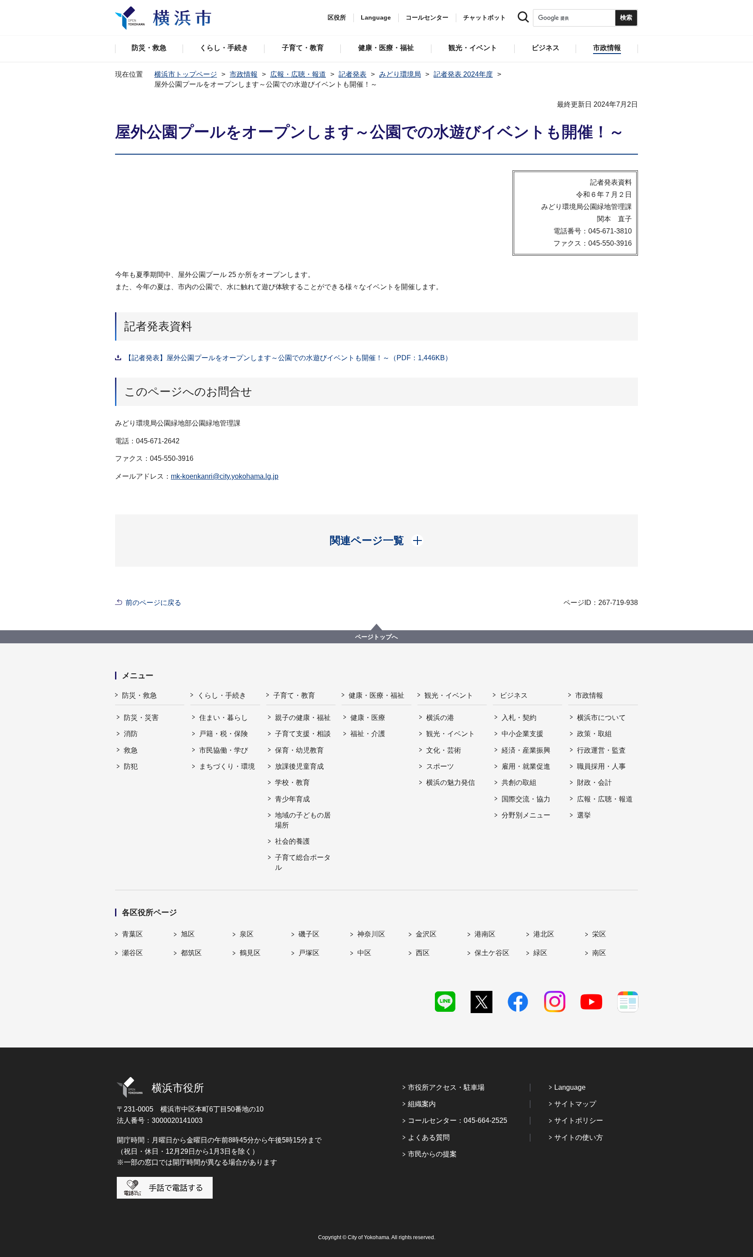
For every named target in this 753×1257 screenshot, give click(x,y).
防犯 (131, 766)
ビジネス (514, 695)
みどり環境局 (400, 74)
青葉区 (132, 934)
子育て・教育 (294, 695)
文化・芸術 (443, 750)
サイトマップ (575, 1104)
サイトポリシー (578, 1120)
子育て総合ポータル (303, 862)
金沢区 (426, 934)
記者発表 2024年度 (463, 74)
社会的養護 (292, 841)
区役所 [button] (337, 17)
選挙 (584, 815)
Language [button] (376, 17)
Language (570, 1087)
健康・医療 (367, 717)
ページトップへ (376, 636)
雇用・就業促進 (526, 766)
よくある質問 (429, 1137)
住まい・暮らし (223, 717)
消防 (131, 733)
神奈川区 (371, 934)
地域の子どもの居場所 (303, 819)
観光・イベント (448, 695)
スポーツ (440, 766)
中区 (364, 952)
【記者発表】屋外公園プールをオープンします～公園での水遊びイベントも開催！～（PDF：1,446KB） (288, 358)
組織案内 (422, 1104)
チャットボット (484, 17)
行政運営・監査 (601, 750)
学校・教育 (292, 782)
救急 (131, 750)
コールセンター (427, 17)
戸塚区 (308, 952)
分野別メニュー (526, 815)
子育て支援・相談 (303, 733)
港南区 (485, 934)
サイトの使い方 (578, 1137)
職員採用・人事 (601, 766)
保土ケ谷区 (492, 952)
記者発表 (352, 74)
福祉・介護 (367, 733)
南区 (599, 952)
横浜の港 (440, 717)
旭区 (188, 934)
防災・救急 (139, 695)
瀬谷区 (132, 952)
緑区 (540, 952)
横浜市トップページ (185, 74)
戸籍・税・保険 (223, 733)
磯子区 (308, 934)
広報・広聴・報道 (298, 74)
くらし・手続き (221, 695)
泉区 (247, 934)
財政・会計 (594, 782)
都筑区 (191, 952)
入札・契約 (519, 717)
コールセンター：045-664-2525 (457, 1120)
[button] (377, 540)
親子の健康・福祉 (303, 717)
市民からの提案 (432, 1154)
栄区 (599, 934)
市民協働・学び (223, 750)
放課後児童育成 (299, 766)
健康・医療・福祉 (376, 695)
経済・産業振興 (526, 750)
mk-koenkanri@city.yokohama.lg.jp (224, 476)
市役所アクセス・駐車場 (446, 1087)
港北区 (543, 934)
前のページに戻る (153, 602)
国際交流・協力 (526, 799)
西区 (423, 952)
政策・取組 (594, 733)
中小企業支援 (522, 733)
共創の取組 (519, 782)
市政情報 (244, 74)
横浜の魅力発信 (450, 782)
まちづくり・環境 (227, 766)
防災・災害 (141, 717)
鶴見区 (250, 952)
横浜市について (601, 717)
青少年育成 (292, 799)
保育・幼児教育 (299, 750)
